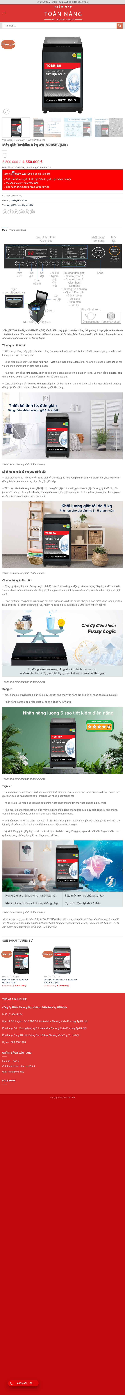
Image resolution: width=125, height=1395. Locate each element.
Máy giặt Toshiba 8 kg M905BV (20, 205)
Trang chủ (7, 140)
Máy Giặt (20, 140)
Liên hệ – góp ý (10, 1061)
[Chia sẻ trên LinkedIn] (32, 211)
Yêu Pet (71, 1097)
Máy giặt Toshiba (36, 140)
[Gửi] (120, 25)
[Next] (116, 75)
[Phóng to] (6, 111)
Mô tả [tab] (4, 230)
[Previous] (8, 75)
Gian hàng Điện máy (13, 1071)
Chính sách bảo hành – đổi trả (18, 1066)
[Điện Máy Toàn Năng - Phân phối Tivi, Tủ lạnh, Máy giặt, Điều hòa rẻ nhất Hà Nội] (62, 13)
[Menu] (4, 13)
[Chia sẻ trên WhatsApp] (5, 211)
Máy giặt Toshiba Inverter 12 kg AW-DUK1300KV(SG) (60, 981)
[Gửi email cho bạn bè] (21, 211)
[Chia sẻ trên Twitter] (15, 211)
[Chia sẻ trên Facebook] (10, 211)
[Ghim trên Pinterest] (26, 211)
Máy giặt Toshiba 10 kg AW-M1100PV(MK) (15, 981)
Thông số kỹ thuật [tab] (17, 230)
